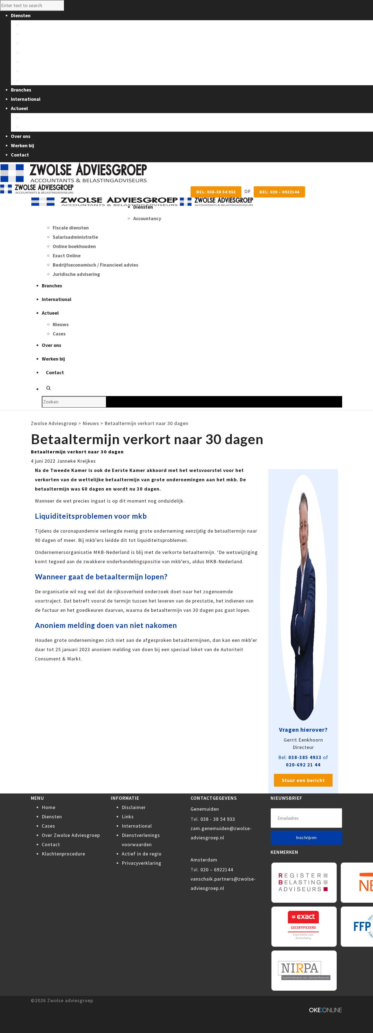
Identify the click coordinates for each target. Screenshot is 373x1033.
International (137, 826)
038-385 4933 (305, 757)
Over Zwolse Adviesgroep (71, 835)
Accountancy (36, 25)
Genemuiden (205, 809)
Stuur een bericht (303, 780)
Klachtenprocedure (63, 854)
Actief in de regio (142, 854)
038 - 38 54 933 (217, 819)
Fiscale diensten (40, 34)
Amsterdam (204, 860)
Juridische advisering (45, 80)
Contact (51, 844)
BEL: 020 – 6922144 (279, 191)
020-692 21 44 (303, 765)
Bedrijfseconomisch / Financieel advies (64, 71)
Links (128, 816)
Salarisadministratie (44, 43)
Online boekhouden (43, 52)
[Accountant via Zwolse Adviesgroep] (142, 201)
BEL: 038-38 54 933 (216, 191)
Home (48, 807)
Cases (28, 127)
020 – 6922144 (216, 869)
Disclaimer (134, 807)
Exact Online (36, 62)
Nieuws (30, 117)
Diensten (52, 816)
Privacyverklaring (141, 863)
